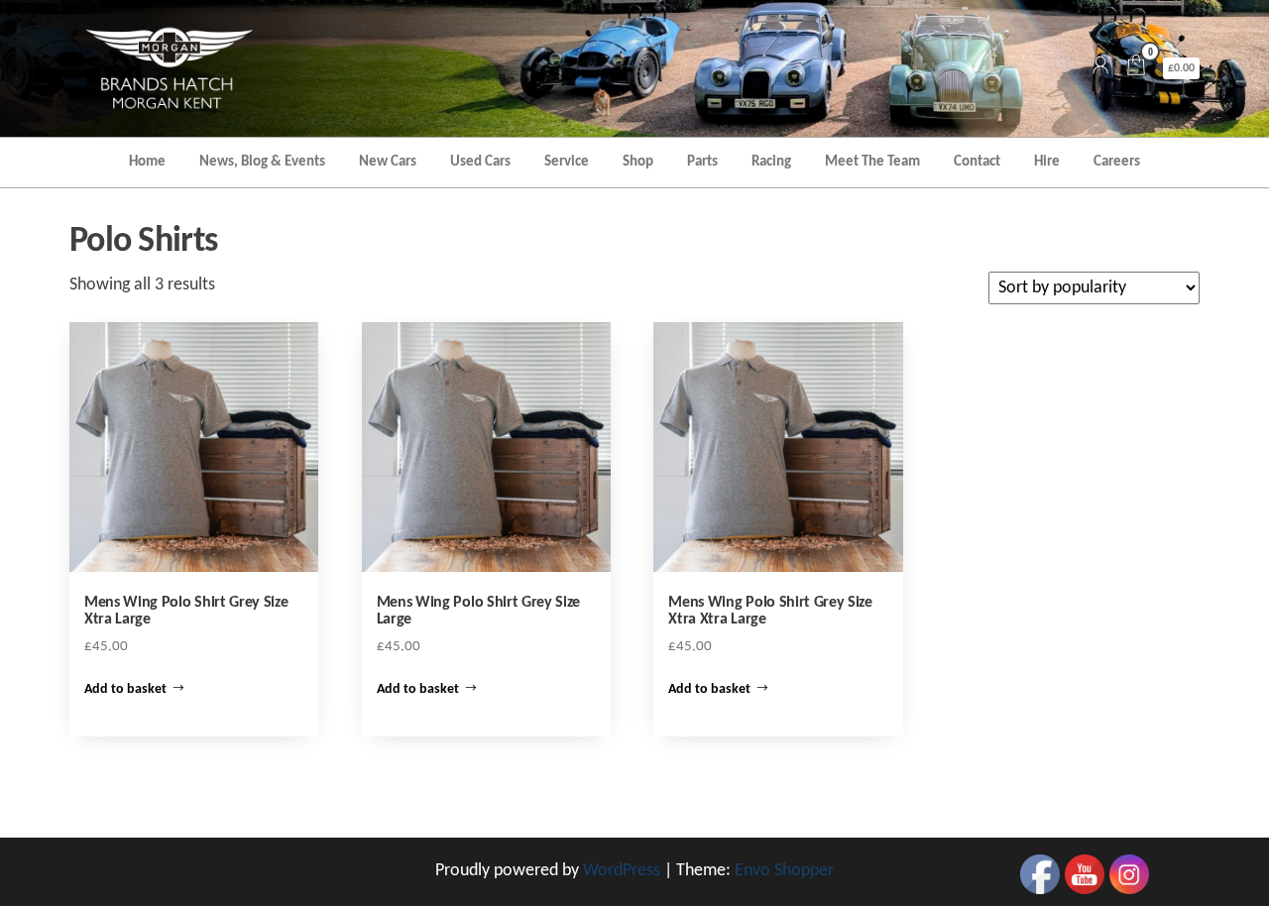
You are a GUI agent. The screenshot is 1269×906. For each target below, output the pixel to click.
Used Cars (480, 162)
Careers (1117, 162)
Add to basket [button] (125, 689)
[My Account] (1100, 68)
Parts (702, 162)
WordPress (621, 870)
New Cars (387, 162)
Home (147, 162)
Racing (771, 162)
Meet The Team (872, 162)
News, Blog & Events (262, 162)
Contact (977, 162)
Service (566, 162)
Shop (638, 162)
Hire (1047, 162)
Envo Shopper (784, 870)
